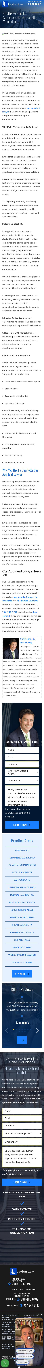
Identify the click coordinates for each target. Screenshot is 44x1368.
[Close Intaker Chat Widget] (41, 1314)
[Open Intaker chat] (19, 1367)
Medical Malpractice (22, 895)
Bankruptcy (22, 850)
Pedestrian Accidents (22, 917)
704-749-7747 (9, 612)
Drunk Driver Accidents (22, 887)
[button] (13, 1029)
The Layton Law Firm (27, 600)
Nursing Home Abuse (22, 910)
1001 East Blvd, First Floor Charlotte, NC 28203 (21, 1281)
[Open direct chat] (38, 1314)
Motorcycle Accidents (22, 902)
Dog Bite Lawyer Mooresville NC (10, 1338)
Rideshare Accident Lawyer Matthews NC (10, 1332)
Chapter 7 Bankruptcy (22, 858)
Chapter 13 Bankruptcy (22, 865)
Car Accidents (22, 880)
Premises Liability (22, 925)
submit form (20, 825)
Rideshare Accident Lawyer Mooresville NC (10, 1346)
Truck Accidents (22, 947)
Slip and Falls (22, 940)
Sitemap (14, 1358)
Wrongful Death (22, 962)
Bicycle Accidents (22, 872)
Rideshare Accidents (22, 932)
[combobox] (7, 764)
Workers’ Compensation (22, 955)
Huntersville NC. (29, 1289)
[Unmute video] (29, 1337)
